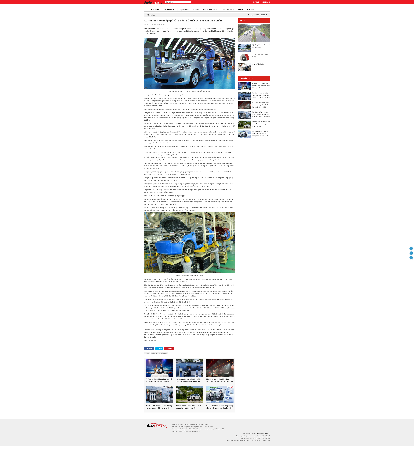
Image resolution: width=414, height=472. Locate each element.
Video (240, 10)
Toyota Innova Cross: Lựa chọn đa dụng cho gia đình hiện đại (189, 407)
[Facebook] (411, 253)
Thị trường (184, 10)
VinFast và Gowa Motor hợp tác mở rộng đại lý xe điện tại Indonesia (159, 380)
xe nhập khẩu (163, 353)
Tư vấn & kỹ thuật (210, 10)
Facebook (150, 348)
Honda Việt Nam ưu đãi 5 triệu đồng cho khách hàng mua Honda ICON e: (219, 407)
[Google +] (411, 258)
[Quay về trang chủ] (411, 248)
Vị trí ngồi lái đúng (258, 64)
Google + (170, 348)
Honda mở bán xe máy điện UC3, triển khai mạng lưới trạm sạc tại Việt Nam (188, 380)
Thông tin (155, 10)
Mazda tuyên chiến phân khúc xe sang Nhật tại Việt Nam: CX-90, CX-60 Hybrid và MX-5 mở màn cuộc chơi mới (219, 380)
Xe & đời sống (228, 10)
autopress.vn (196, 431)
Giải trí (196, 10)
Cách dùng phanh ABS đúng (260, 56)
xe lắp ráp (154, 353)
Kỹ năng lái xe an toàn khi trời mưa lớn (261, 46)
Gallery (250, 10)
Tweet (160, 348)
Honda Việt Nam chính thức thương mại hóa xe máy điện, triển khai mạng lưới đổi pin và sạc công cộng (159, 407)
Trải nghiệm (169, 10)
